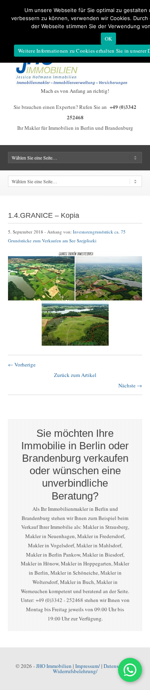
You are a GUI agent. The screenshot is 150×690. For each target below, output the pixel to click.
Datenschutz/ (118, 666)
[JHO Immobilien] (75, 84)
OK (108, 38)
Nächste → (130, 385)
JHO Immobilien (54, 666)
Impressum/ (87, 666)
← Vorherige (22, 364)
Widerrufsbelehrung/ (75, 671)
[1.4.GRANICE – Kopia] (75, 344)
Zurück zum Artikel (75, 375)
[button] (130, 670)
